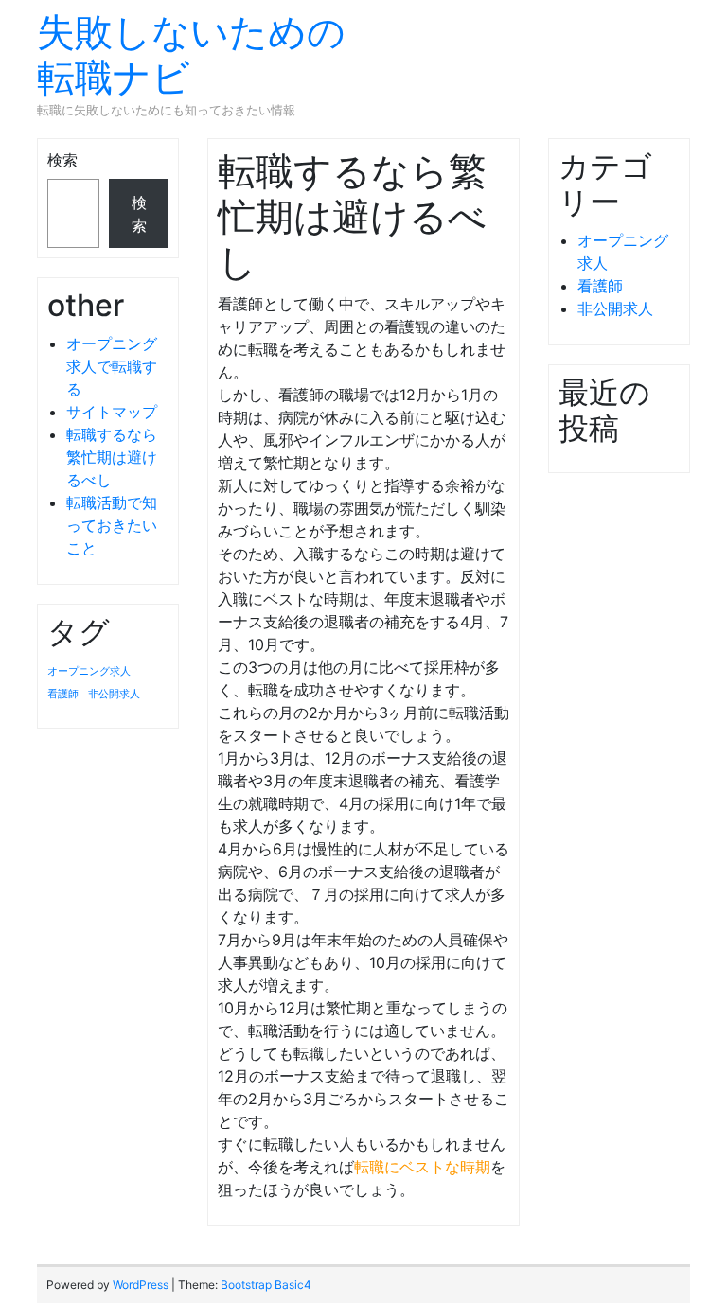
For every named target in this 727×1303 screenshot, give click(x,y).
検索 (62, 159)
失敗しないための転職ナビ (191, 54)
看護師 (63, 694)
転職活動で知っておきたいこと (111, 525)
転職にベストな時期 (422, 1166)
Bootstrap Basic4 (266, 1284)
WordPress (140, 1284)
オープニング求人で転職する (111, 366)
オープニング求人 (89, 671)
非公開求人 (114, 694)
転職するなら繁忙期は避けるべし (111, 457)
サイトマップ (111, 411)
